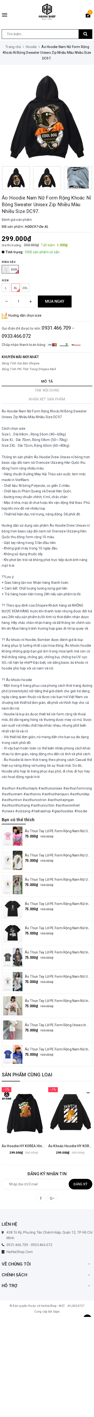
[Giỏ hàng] (88, 16)
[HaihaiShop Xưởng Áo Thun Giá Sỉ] (47, 12)
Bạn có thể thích (18, 819)
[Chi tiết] (12, 1112)
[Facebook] (41, 1198)
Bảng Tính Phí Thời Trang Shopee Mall (29, 369)
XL (16, 288)
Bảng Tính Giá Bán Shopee (20, 363)
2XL (25, 288)
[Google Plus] (52, 1198)
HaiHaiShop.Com (20, 1252)
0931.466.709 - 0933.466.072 (29, 1245)
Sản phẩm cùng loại (27, 1075)
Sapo (56, 1311)
